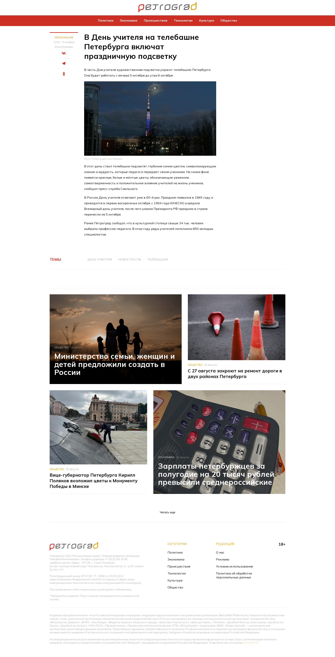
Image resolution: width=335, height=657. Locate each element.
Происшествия (155, 20)
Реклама (222, 559)
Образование (63, 37)
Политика (105, 20)
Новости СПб (129, 259)
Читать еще (167, 512)
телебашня (157, 259)
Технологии (183, 20)
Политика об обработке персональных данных (234, 575)
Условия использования (234, 566)
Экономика (128, 20)
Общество (228, 20)
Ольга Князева (64, 46)
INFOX (255, 642)
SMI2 (246, 642)
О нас (220, 552)
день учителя (99, 259)
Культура (206, 20)
